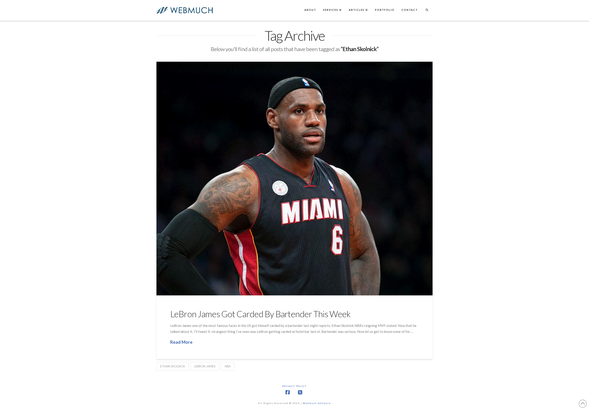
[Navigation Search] (427, 10)
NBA (228, 366)
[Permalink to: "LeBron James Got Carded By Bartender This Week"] (294, 178)
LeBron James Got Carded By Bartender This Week (260, 314)
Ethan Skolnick (172, 366)
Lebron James (205, 366)
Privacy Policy (294, 386)
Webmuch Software (317, 403)
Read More (181, 342)
